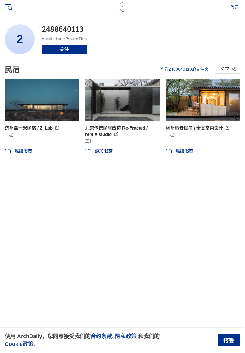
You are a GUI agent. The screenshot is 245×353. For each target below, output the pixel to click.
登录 (235, 7)
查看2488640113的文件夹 (184, 69)
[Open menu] (8, 7)
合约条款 (101, 336)
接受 (228, 341)
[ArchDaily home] (122, 7)
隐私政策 (126, 336)
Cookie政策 (19, 344)
